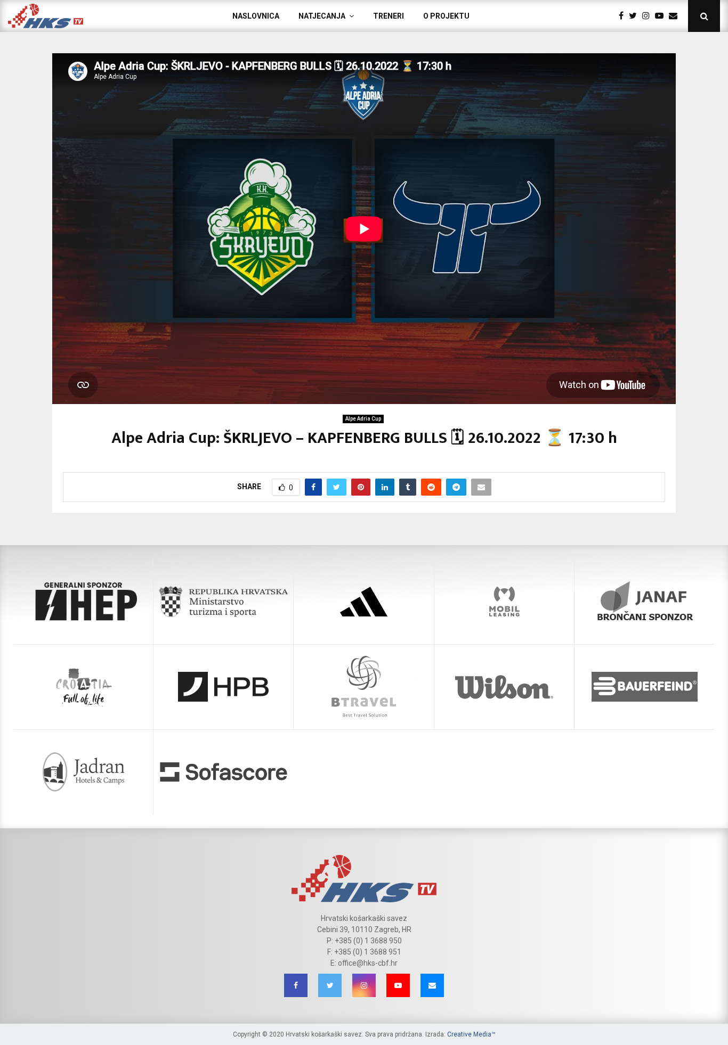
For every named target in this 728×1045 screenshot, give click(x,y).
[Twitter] (635, 16)
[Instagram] (648, 16)
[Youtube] (662, 16)
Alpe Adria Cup (363, 419)
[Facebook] (624, 16)
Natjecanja (321, 16)
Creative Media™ (471, 1034)
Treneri (388, 16)
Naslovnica (255, 16)
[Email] (676, 16)
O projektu (446, 16)
